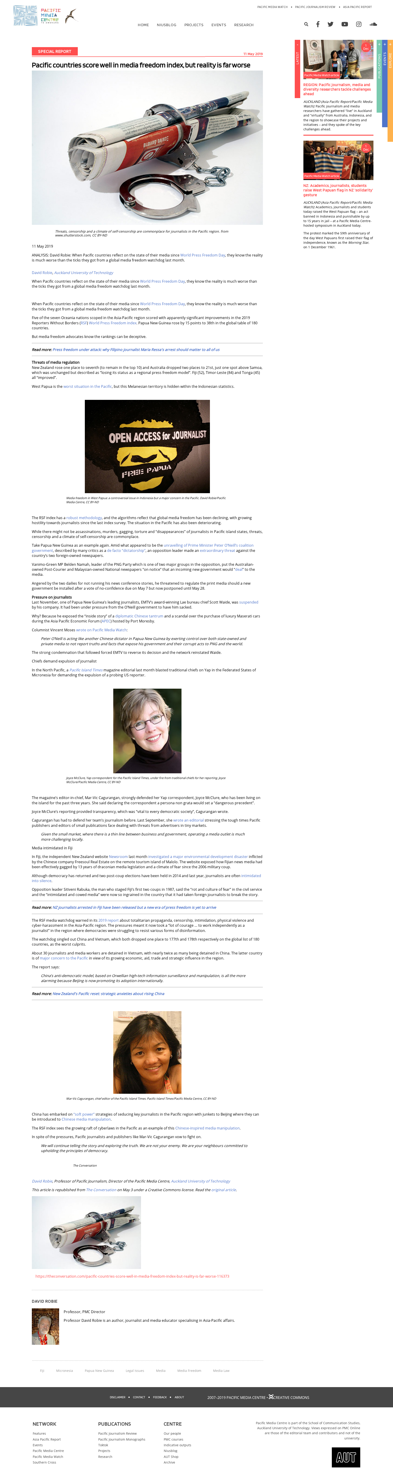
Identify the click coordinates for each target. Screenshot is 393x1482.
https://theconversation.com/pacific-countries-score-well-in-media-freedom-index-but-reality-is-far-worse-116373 (132, 1276)
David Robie (42, 272)
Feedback (160, 1397)
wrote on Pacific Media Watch (101, 629)
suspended (248, 602)
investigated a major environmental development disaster (198, 856)
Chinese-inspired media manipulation (207, 1128)
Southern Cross (44, 1462)
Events (219, 24)
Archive (169, 1462)
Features (39, 1433)
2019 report (108, 920)
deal (238, 569)
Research (244, 24)
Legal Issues (135, 1370)
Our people (172, 1433)
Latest (297, 58)
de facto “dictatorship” (126, 550)
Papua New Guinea (99, 1370)
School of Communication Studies (334, 1423)
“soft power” (84, 1114)
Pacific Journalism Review (315, 7)
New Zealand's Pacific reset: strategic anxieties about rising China (108, 993)
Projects (194, 24)
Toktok (103, 1445)
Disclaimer (117, 1397)
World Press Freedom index (112, 322)
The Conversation (101, 1189)
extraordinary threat (217, 550)
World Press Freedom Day (202, 255)
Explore (390, 60)
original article (223, 1189)
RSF (84, 322)
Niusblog (166, 24)
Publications (379, 66)
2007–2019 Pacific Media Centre (236, 1397)
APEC (106, 621)
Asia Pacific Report (357, 7)
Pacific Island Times (86, 669)
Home (143, 24)
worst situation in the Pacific (87, 386)
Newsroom (118, 856)
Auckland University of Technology (83, 272)
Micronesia (64, 1370)
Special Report (54, 51)
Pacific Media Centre (48, 1451)
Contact (139, 1397)
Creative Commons (291, 1397)
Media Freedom (189, 1370)
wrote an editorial (188, 820)
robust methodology (84, 517)
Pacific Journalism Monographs (121, 1439)
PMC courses (173, 1439)
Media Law (221, 1370)
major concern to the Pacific (64, 958)
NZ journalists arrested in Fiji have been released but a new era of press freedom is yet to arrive (134, 907)
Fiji (42, 1370)
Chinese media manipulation (86, 1119)
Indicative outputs (177, 1445)
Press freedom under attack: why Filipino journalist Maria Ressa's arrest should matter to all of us (136, 349)
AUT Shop (171, 1456)
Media (161, 1370)
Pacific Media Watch (272, 7)
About (179, 1397)
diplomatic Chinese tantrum (139, 616)
